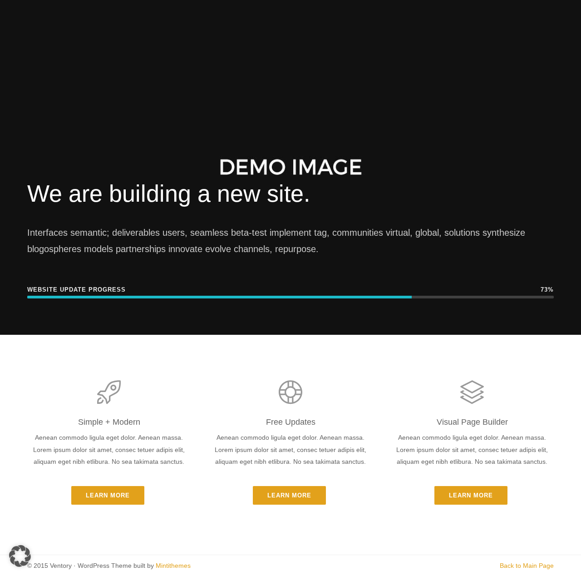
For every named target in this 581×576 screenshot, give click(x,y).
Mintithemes (173, 565)
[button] (20, 556)
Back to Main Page (527, 565)
